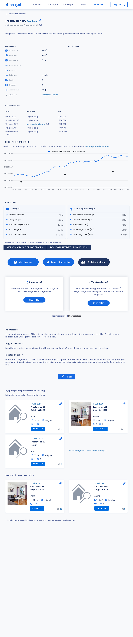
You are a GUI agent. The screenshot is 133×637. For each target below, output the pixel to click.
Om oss (83, 4)
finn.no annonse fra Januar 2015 (23, 25)
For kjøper (53, 4)
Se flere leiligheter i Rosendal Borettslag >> (88, 450)
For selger (68, 4)
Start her (34, 299)
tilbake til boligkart (17, 13)
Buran (55, 94)
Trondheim (32, 21)
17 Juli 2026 (36, 404)
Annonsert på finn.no (35, 124)
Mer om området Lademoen (25, 247)
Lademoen (47, 94)
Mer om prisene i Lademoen (97, 146)
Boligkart (37, 4)
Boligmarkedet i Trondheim (69, 247)
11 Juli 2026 (98, 404)
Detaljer (38, 428)
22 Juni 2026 (37, 438)
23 (124, 429)
